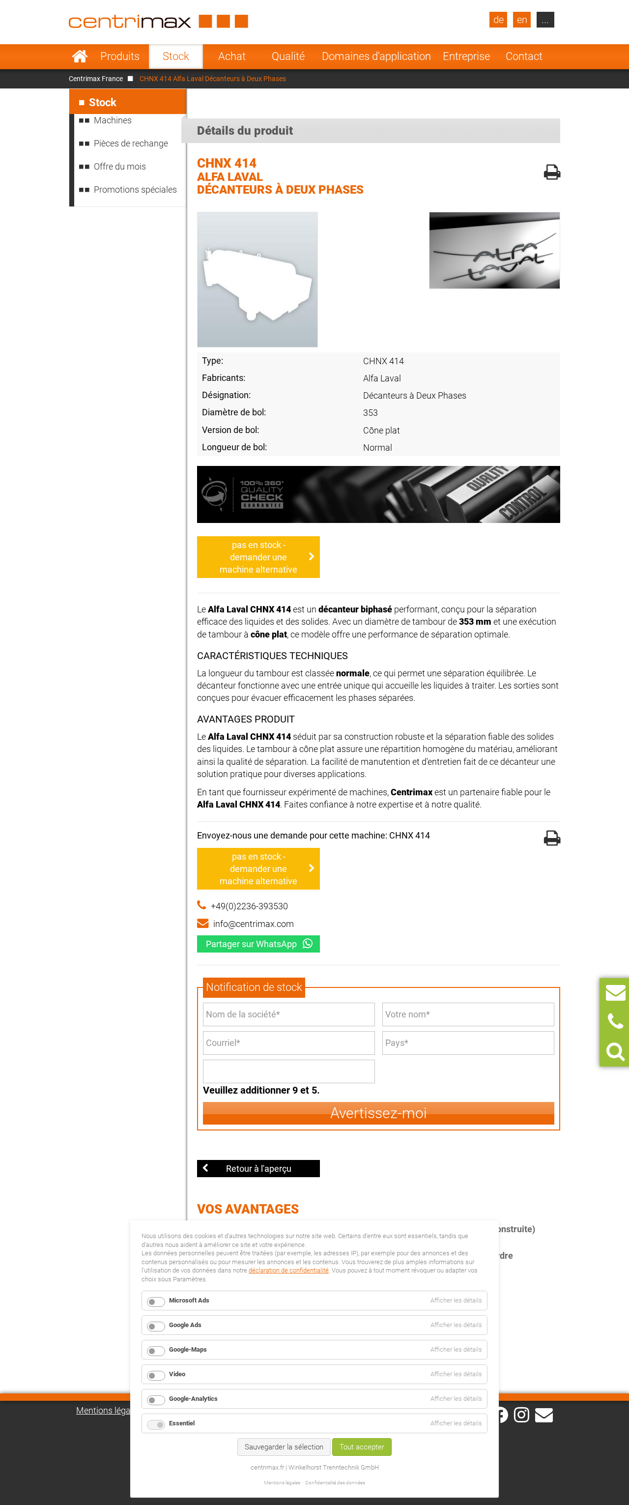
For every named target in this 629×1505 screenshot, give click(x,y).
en (522, 20)
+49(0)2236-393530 (249, 906)
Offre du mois (120, 166)
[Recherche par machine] (615, 1051)
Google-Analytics (193, 1398)
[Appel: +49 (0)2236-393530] (615, 1022)
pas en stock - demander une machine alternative (258, 557)
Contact (524, 56)
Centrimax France (96, 79)
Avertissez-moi (378, 1113)
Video (177, 1374)
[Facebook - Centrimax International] (500, 1415)
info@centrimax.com (253, 924)
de (498, 20)
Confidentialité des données (335, 1482)
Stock (176, 56)
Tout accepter (362, 1447)
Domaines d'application (376, 56)
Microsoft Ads (189, 1300)
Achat (232, 56)
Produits (120, 56)
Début (80, 56)
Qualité (288, 56)
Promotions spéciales (135, 189)
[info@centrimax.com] (544, 1414)
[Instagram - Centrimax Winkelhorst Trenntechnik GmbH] (521, 1414)
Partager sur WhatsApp (251, 944)
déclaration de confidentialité (289, 1270)
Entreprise (466, 56)
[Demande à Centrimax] (616, 992)
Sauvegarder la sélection (284, 1447)
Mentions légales (109, 1410)
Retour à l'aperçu (258, 1168)
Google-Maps (188, 1349)
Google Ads (185, 1325)
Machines (113, 120)
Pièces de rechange (131, 143)
